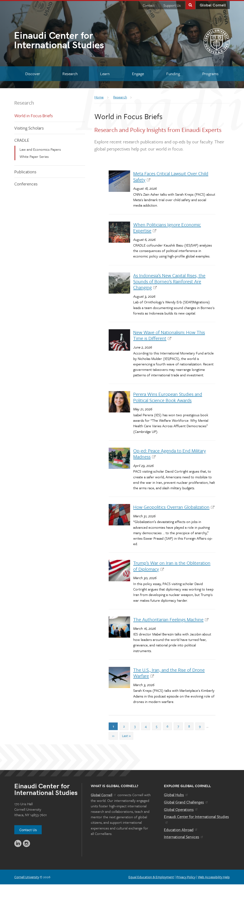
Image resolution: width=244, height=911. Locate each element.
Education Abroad (178, 830)
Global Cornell (213, 5)
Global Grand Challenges (184, 802)
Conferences (25, 184)
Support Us (172, 5)
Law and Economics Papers (40, 149)
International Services (181, 837)
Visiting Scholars (29, 128)
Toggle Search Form (190, 4)
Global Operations (179, 809)
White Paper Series (34, 156)
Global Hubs (174, 795)
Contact (149, 5)
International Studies (59, 41)
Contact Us (28, 830)
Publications (25, 172)
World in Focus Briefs (33, 115)
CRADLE (21, 140)
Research (24, 102)
